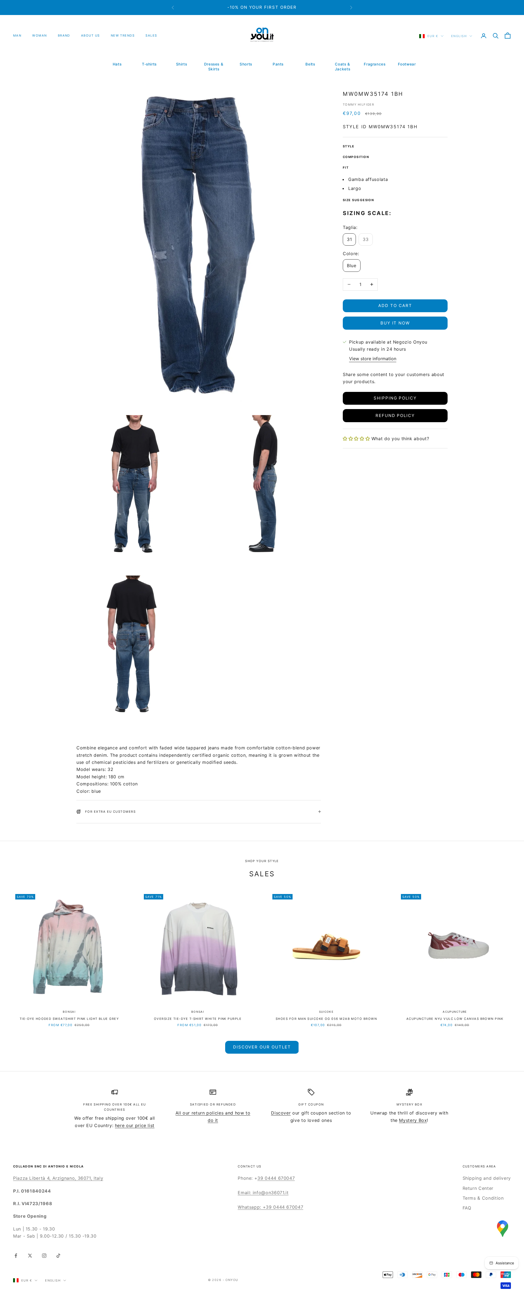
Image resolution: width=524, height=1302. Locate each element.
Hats (117, 64)
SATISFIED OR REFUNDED (213, 1104)
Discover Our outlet (262, 1047)
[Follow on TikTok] (58, 1255)
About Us (90, 35)
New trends (123, 35)
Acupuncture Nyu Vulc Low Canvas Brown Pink (454, 1019)
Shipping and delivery (487, 1178)
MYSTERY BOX (409, 1104)
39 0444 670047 (276, 1178)
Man (17, 35)
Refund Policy (395, 415)
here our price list (134, 1125)
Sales (151, 35)
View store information (372, 358)
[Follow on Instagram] (44, 1255)
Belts (310, 64)
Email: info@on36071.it (263, 1192)
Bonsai (69, 1011)
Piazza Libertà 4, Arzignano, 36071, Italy (58, 1178)
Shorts (246, 64)
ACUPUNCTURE (455, 1011)
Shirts (181, 64)
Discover (281, 1113)
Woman (39, 35)
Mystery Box (413, 1120)
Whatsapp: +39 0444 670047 (270, 1207)
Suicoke (326, 1011)
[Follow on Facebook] (16, 1255)
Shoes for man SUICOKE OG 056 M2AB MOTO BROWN (326, 1019)
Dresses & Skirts (214, 66)
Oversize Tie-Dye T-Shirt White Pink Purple (198, 1019)
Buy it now (395, 323)
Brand (64, 35)
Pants (278, 64)
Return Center (478, 1188)
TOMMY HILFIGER (358, 104)
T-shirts (149, 64)
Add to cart (395, 305)
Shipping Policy (395, 398)
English (459, 36)
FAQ (467, 1208)
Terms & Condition (483, 1198)
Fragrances (374, 64)
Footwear (407, 64)
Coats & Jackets (342, 66)
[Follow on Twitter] (30, 1255)
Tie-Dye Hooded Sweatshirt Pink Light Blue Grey (69, 1019)
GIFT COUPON (311, 1104)
